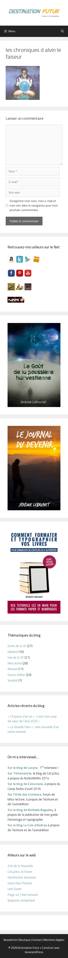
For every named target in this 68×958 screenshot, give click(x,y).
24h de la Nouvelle (20, 865)
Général (13, 651)
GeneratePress (34, 952)
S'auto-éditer (16, 674)
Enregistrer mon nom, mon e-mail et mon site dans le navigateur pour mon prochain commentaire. (34, 205)
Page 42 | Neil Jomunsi (23, 894)
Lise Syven (15, 888)
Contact (37, 940)
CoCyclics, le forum (20, 871)
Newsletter (11, 940)
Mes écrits (15, 663)
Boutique (24, 940)
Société (13, 680)
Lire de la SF (16, 657)
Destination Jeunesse (22, 877)
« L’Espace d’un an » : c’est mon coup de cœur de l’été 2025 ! (32, 719)
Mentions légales (54, 940)
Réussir (12, 668)
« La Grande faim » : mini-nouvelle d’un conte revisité (33, 729)
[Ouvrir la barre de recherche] (62, 31)
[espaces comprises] (21, 900)
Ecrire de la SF (17, 646)
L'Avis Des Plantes (20, 883)
